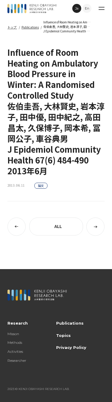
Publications (30, 27)
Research (17, 323)
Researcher (16, 360)
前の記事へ (16, 227)
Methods (14, 342)
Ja (77, 8)
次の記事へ (95, 227)
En (87, 8)
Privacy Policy (71, 347)
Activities (15, 351)
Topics (63, 335)
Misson (13, 334)
